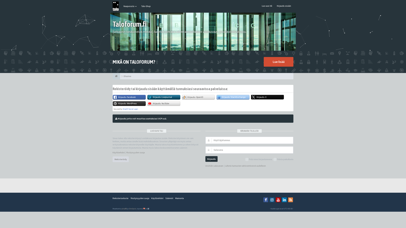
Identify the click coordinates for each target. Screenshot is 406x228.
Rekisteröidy (121, 159)
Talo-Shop (146, 6)
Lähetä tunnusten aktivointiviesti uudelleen (245, 165)
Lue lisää (279, 62)
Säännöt (169, 198)
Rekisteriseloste (120, 198)
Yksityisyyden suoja (135, 152)
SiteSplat (132, 208)
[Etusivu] (116, 76)
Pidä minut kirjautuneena (260, 159)
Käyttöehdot (119, 152)
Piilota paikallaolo (285, 159)
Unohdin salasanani (214, 165)
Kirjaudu (211, 159)
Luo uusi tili (267, 5)
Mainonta (179, 198)
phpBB (124, 208)
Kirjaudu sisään (284, 5)
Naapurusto (129, 6)
